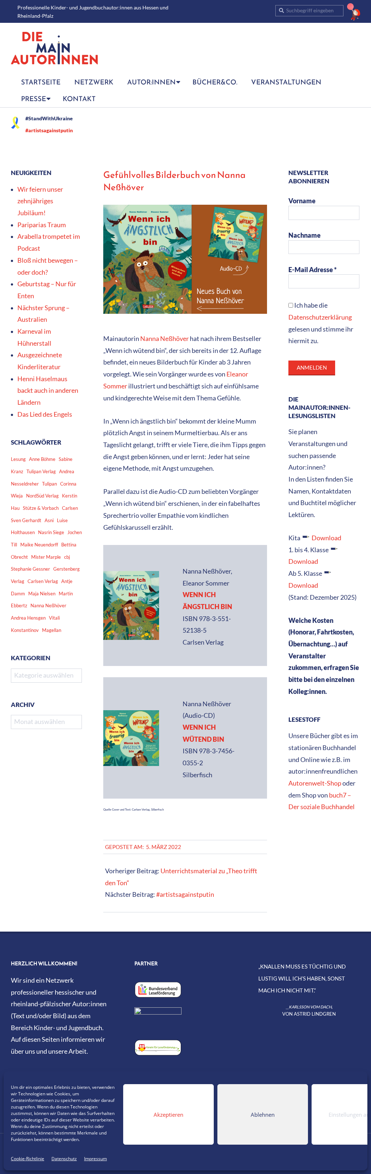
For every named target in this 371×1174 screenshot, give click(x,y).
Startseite (41, 82)
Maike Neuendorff (39, 545)
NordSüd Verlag (42, 496)
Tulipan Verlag (41, 471)
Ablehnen (263, 1114)
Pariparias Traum (41, 225)
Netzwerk (93, 82)
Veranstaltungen (286, 82)
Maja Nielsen (41, 593)
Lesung (18, 459)
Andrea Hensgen (28, 618)
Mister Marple (46, 557)
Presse (33, 98)
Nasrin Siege (51, 532)
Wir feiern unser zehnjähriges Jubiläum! (40, 201)
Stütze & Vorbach (41, 508)
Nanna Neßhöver (164, 338)
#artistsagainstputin (49, 130)
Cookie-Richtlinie (27, 1159)
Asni (49, 520)
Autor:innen (151, 82)
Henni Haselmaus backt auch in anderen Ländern (47, 390)
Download (326, 538)
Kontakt (79, 98)
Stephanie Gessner (30, 569)
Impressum (95, 1159)
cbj (67, 557)
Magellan (51, 630)
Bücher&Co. (214, 82)
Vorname (302, 201)
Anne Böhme (42, 459)
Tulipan (49, 484)
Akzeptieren (168, 1114)
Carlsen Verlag (43, 581)
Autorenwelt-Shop (314, 783)
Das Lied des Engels (44, 414)
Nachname (304, 235)
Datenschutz (64, 1159)
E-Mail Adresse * (312, 270)
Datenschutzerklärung (320, 317)
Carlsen (70, 508)
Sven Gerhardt (26, 520)
